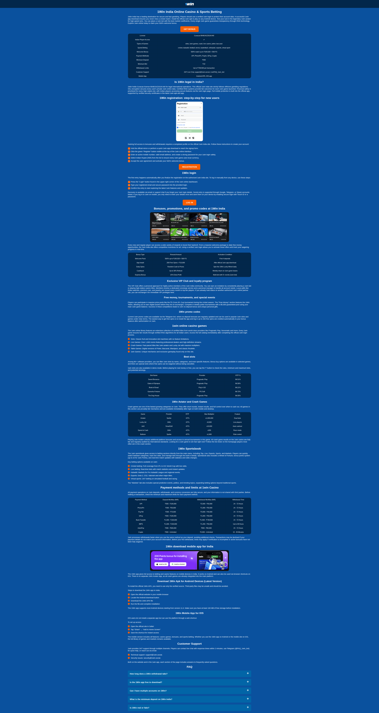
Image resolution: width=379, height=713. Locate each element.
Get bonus (189, 29)
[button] (375, 604)
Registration (189, 167)
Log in (189, 202)
